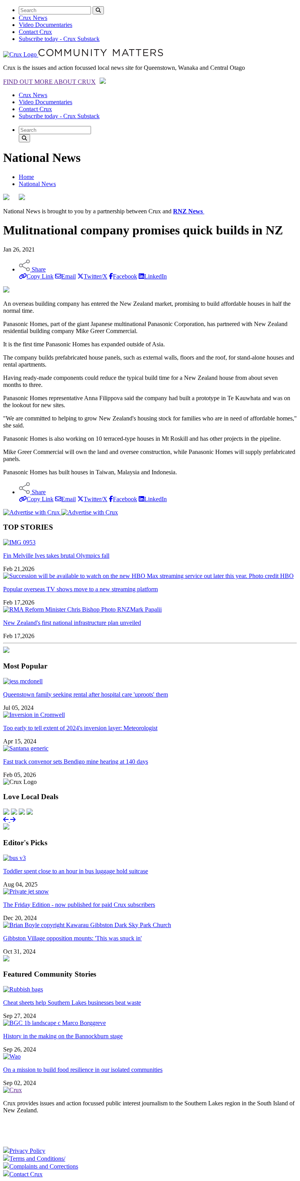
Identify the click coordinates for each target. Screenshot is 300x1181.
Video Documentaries (45, 24)
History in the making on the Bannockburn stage (63, 1036)
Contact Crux (35, 31)
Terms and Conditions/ (37, 1158)
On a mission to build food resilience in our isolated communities (82, 1069)
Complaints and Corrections (43, 1166)
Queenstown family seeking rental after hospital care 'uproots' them (85, 694)
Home (26, 177)
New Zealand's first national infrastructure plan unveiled (72, 622)
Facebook (125, 276)
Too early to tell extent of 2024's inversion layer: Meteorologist (80, 728)
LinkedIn (155, 276)
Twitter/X (95, 276)
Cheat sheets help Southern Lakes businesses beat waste (72, 1002)
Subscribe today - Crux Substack (59, 38)
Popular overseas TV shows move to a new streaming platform (80, 589)
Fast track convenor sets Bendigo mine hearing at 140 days (75, 761)
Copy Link (40, 276)
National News (37, 184)
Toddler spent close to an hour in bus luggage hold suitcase (75, 871)
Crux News (33, 17)
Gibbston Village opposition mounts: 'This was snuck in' (72, 938)
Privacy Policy (27, 1150)
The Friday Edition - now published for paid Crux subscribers (79, 904)
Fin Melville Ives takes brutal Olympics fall (56, 555)
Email (68, 276)
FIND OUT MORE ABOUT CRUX (49, 81)
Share (38, 269)
